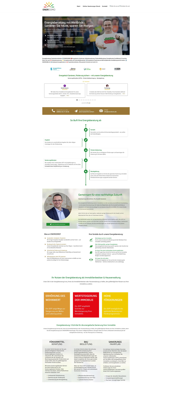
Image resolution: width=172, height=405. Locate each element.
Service (64, 272)
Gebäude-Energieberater (51, 272)
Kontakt (104, 6)
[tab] (51, 272)
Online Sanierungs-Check (91, 6)
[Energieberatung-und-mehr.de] (49, 6)
